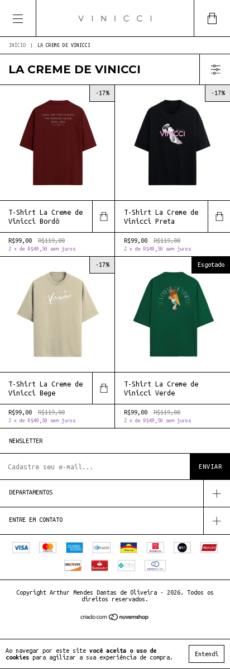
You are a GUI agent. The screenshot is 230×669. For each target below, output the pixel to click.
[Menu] (18, 18)
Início (17, 45)
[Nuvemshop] (115, 618)
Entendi (206, 654)
